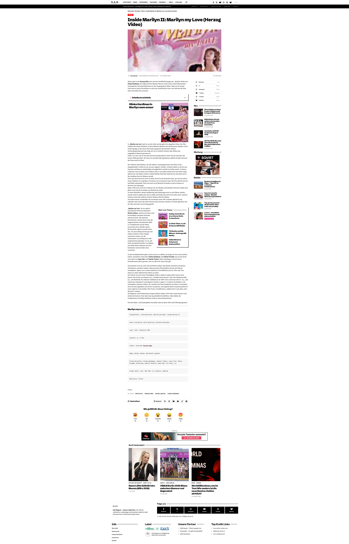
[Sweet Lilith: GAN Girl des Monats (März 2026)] (143, 464)
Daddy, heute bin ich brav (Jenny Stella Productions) (176, 216)
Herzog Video (147, 345)
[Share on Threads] (169, 401)
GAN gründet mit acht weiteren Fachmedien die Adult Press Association (211, 121)
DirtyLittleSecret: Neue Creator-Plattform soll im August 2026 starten (212, 111)
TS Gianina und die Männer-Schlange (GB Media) (177, 233)
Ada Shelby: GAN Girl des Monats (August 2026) (211, 132)
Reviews (137, 11)
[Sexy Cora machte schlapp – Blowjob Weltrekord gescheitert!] (198, 196)
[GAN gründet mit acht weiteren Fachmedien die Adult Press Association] (198, 123)
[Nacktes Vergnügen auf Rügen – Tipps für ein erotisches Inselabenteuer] (198, 185)
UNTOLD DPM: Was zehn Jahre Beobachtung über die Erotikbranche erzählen (212, 143)
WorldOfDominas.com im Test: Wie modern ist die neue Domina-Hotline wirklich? (205, 489)
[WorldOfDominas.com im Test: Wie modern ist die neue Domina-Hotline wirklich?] (206, 464)
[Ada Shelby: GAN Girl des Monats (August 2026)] (198, 134)
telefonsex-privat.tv (219, 531)
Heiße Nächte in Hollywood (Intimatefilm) (175, 242)
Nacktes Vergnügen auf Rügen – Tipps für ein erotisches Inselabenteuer (212, 184)
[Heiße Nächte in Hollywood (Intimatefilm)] (163, 242)
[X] (216, 2)
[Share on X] (165, 401)
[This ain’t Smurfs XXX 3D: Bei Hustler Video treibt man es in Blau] (198, 205)
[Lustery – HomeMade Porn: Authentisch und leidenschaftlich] (198, 215)
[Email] (178, 401)
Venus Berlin (170, 483)
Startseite (131, 11)
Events (162, 483)
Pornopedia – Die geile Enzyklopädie (191, 531)
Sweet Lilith (147, 483)
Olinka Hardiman (173, 393)
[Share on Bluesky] (173, 401)
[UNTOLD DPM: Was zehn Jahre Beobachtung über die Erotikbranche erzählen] (198, 144)
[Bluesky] (230, 2)
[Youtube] (207, 93)
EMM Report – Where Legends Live (190, 528)
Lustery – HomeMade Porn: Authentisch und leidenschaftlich (212, 214)
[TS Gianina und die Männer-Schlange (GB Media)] (163, 233)
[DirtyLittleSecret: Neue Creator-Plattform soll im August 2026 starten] (198, 112)
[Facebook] (213, 2)
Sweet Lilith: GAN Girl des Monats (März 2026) (142, 487)
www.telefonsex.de (219, 534)
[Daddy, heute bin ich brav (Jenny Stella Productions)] (163, 216)
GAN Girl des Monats (135, 483)
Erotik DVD (139, 393)
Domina (198, 483)
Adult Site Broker (185, 534)
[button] (186, 2)
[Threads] (227, 2)
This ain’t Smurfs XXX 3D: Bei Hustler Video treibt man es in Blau (211, 204)
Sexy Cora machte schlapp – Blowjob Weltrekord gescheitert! (212, 194)
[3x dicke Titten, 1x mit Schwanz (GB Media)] (163, 224)
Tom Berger (134, 76)
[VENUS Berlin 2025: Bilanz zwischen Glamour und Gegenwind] (174, 464)
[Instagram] (223, 2)
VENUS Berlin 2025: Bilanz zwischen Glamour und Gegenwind (173, 488)
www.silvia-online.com (220, 528)
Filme (143, 11)
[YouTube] (220, 2)
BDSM (193, 483)
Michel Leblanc (160, 393)
